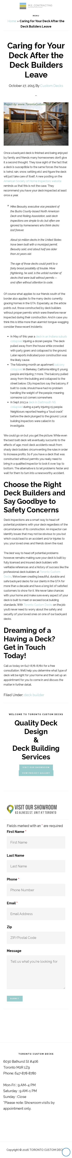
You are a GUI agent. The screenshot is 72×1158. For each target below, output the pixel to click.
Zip (9, 927)
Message (14, 951)
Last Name (15, 855)
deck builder (34, 695)
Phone (13, 879)
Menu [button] (36, 16)
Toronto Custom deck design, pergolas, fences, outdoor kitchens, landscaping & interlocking (36, 6)
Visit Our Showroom (36, 767)
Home (12, 21)
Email (12, 903)
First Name (16, 832)
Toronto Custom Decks (38, 604)
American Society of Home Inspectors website (32, 181)
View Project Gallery (36, 773)
